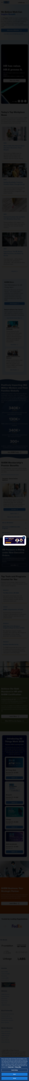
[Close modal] (24, 537)
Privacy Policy (18, 1067)
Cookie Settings (14, 1070)
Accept (14, 1078)
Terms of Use (10, 1067)
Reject (14, 1074)
